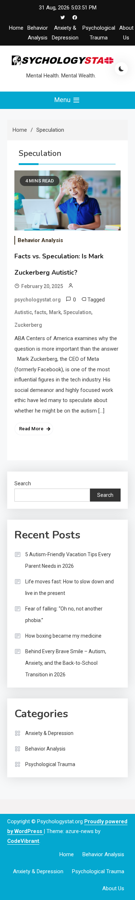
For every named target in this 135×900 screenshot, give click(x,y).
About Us (113, 888)
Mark (55, 312)
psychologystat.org (37, 300)
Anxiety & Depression (49, 733)
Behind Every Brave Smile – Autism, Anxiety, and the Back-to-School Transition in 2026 (65, 662)
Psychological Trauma (50, 764)
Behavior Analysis (40, 240)
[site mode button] (121, 68)
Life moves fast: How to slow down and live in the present (69, 587)
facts (40, 312)
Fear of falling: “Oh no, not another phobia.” (64, 614)
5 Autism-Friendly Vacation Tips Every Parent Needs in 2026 (68, 560)
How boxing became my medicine (63, 636)
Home (16, 28)
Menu (63, 99)
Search (22, 483)
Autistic (23, 312)
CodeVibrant (23, 841)
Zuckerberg (28, 325)
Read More (31, 428)
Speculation (77, 312)
